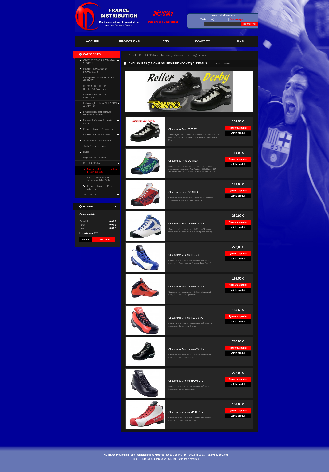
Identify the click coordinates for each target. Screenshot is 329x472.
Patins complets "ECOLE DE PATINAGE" (96, 96)
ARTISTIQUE (90, 194)
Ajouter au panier (238, 127)
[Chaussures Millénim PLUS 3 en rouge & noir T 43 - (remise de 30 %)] (145, 320)
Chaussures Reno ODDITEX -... (184, 160)
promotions (129, 41)
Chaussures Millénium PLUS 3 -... (185, 380)
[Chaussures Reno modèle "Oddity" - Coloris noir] (145, 351)
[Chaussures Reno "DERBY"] (145, 131)
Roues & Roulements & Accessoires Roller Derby (98, 179)
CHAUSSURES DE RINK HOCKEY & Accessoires (95, 87)
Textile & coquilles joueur (94, 146)
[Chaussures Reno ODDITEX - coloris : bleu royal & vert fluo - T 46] (145, 163)
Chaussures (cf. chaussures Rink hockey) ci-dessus (102, 170)
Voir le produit (238, 133)
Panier (88, 206)
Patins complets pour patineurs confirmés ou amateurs (97, 113)
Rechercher (249, 23)
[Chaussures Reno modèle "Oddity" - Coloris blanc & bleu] (145, 226)
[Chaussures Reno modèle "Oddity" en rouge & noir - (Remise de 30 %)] (145, 289)
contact (202, 41)
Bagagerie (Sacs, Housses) (95, 157)
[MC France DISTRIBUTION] (96, 7)
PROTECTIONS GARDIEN (96, 134)
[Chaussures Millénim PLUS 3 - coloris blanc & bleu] (145, 257)
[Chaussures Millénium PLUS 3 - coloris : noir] (145, 383)
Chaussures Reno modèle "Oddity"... (187, 223)
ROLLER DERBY (91, 163)
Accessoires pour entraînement (97, 140)
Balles (86, 151)
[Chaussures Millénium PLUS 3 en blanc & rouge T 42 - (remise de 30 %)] (145, 414)
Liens (239, 41)
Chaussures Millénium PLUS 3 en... (186, 412)
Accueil (132, 55)
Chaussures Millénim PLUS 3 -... (185, 255)
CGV (166, 41)
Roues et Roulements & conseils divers (97, 122)
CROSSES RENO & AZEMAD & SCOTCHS (99, 62)
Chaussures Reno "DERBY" (182, 129)
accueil (93, 41)
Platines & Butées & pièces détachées (99, 187)
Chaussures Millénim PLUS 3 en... (186, 318)
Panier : (204, 19)
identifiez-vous (226, 15)
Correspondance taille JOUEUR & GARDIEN (98, 79)
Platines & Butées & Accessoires (98, 129)
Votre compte (236, 19)
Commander (103, 239)
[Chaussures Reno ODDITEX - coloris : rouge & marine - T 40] (145, 194)
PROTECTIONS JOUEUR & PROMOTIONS (97, 70)
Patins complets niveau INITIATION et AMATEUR (100, 104)
